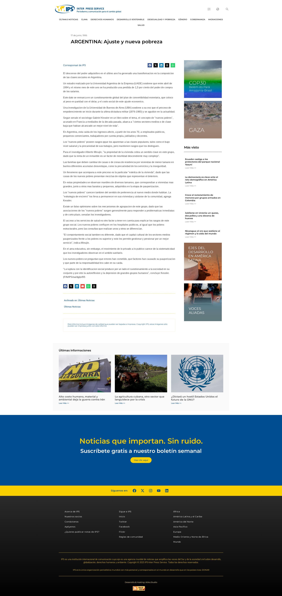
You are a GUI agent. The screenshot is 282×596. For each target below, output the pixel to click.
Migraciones (215, 19)
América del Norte (183, 521)
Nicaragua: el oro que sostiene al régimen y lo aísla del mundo (202, 232)
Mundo (177, 541)
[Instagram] (150, 490)
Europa (177, 532)
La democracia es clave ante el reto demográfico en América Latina (201, 180)
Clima (84, 19)
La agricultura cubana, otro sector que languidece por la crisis (139, 398)
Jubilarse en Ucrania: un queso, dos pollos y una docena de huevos (202, 216)
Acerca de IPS (72, 511)
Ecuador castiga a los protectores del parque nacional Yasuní (202, 162)
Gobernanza (197, 19)
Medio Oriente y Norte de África (190, 537)
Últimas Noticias (68, 19)
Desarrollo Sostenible (130, 19)
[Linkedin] (166, 490)
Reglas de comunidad (131, 537)
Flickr (122, 532)
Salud (141, 25)
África (176, 511)
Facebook (124, 526)
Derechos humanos (102, 19)
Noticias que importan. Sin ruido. (141, 441)
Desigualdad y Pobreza (161, 19)
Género (182, 19)
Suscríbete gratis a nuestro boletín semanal (141, 451)
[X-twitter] (142, 490)
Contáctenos (72, 521)
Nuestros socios (73, 516)
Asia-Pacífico (180, 526)
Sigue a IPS (125, 511)
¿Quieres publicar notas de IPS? (82, 532)
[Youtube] (158, 490)
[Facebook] (134, 490)
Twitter (123, 521)
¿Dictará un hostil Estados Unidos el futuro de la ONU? (194, 398)
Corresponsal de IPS (74, 65)
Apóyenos (70, 526)
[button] (227, 9)
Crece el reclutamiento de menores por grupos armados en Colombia (203, 198)
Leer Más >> (190, 168)
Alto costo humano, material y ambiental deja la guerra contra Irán (82, 398)
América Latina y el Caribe (187, 516)
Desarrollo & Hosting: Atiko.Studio (141, 582)
